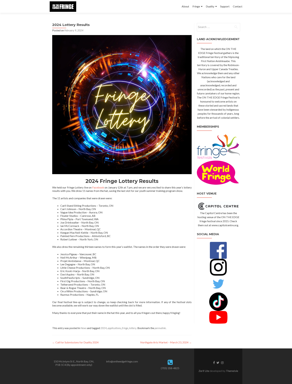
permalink (160, 328)
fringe (125, 328)
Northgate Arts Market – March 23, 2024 (166, 342)
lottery (132, 328)
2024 (104, 328)
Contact (237, 6)
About (185, 6)
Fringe (196, 6)
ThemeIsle (232, 370)
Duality (210, 6)
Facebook (98, 187)
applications (114, 328)
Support (224, 6)
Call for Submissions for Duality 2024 (75, 342)
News (84, 328)
